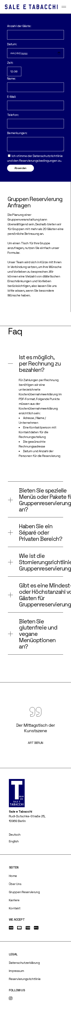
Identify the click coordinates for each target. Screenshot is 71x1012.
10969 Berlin (17, 821)
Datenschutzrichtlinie (48, 156)
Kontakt (15, 908)
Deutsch (15, 835)
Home (13, 876)
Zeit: (10, 63)
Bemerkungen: (17, 133)
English (14, 841)
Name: (11, 78)
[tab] (35, 363)
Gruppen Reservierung (24, 892)
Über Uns (15, 884)
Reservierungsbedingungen (38, 161)
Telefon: (13, 115)
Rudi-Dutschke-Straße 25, (27, 816)
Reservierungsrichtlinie (24, 979)
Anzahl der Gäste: (19, 26)
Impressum (16, 971)
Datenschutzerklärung (24, 963)
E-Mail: (11, 97)
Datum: (12, 44)
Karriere (14, 900)
